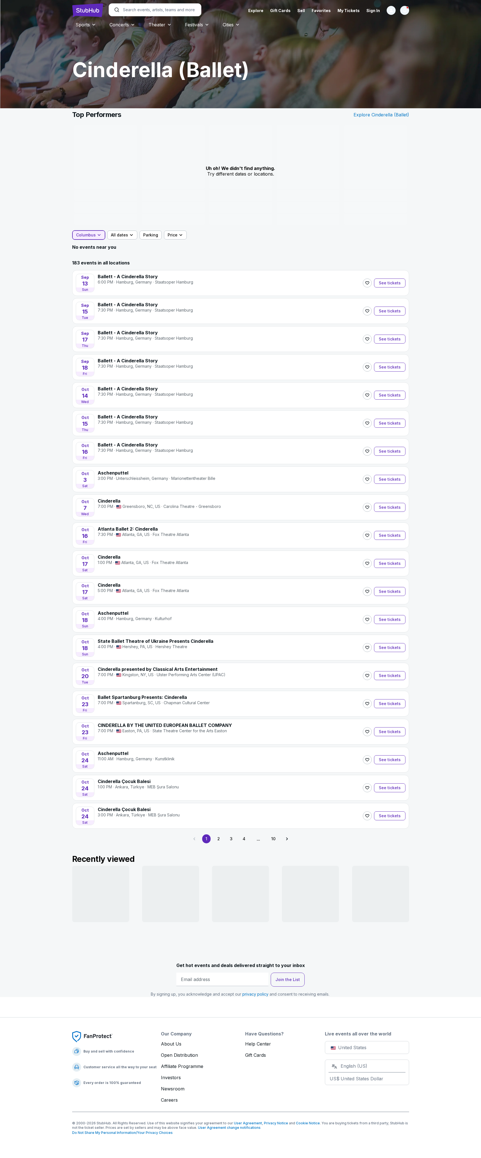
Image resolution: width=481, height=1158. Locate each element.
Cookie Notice (308, 1123)
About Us (171, 1044)
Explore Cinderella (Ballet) (381, 115)
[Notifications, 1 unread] (404, 10)
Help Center (258, 1044)
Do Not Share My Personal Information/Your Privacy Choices (122, 1133)
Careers (169, 1100)
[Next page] (286, 838)
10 (273, 838)
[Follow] (367, 282)
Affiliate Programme (182, 1066)
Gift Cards (280, 10)
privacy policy (255, 994)
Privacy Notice (276, 1123)
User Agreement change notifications (229, 1127)
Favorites (321, 10)
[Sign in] (391, 10)
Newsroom (172, 1089)
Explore (255, 10)
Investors (171, 1077)
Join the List (287, 979)
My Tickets (349, 10)
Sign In (373, 10)
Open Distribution (179, 1055)
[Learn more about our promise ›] (92, 1036)
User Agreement (248, 1123)
